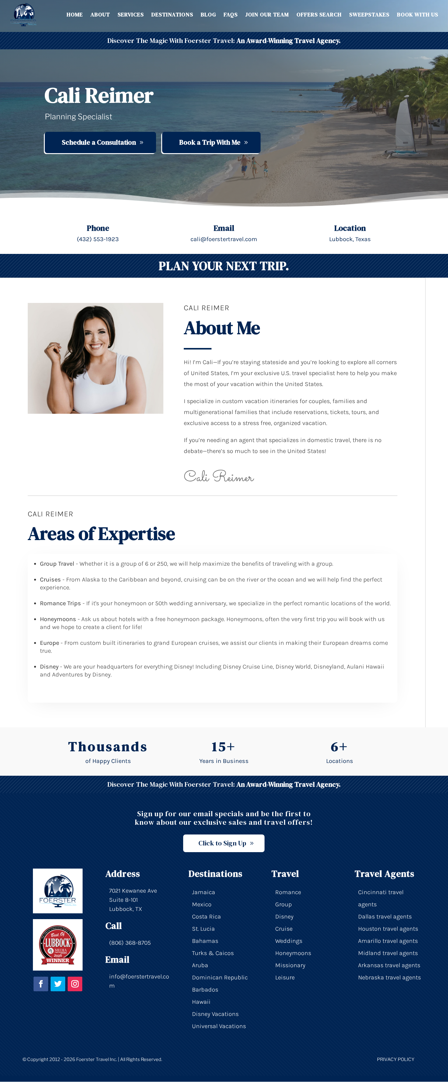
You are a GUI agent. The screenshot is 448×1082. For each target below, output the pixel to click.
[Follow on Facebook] (41, 984)
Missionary (290, 965)
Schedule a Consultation (99, 142)
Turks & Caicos (213, 953)
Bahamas (205, 940)
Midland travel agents (388, 953)
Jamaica (203, 892)
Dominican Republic (220, 977)
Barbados (205, 989)
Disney (284, 916)
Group (283, 904)
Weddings (288, 940)
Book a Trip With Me (209, 142)
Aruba (200, 965)
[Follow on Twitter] (58, 984)
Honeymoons (293, 953)
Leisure (285, 977)
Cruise (284, 928)
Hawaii (201, 1001)
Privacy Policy (395, 1059)
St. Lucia (203, 928)
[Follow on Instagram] (75, 984)
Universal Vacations (219, 1026)
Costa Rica (206, 916)
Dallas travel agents (385, 916)
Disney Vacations (215, 1013)
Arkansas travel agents (389, 965)
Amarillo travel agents (388, 940)
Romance (288, 892)
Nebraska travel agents (389, 977)
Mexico (202, 904)
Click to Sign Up (222, 843)
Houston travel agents (388, 928)
